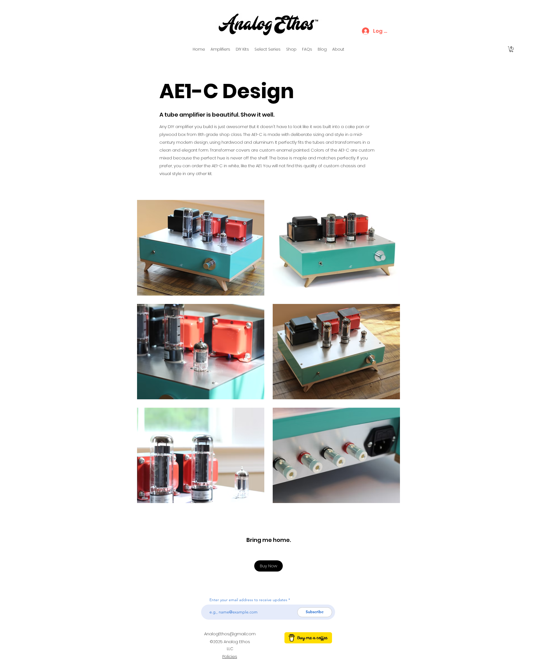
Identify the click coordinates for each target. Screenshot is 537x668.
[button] (511, 49)
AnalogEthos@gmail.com (230, 634)
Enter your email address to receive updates (248, 600)
